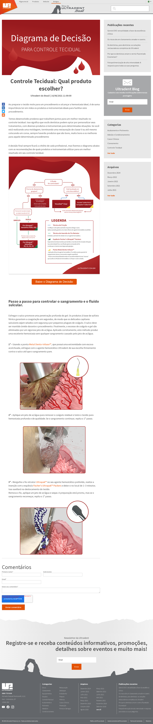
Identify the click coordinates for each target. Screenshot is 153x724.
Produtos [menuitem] (35, 1)
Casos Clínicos (113, 139)
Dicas (44, 688)
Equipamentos (47, 694)
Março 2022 (112, 177)
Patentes (148, 721)
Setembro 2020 (101, 706)
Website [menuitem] (46, 1)
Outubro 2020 (85, 706)
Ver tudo (111, 153)
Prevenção (62, 705)
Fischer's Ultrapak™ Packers (47, 485)
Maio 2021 (83, 697)
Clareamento (112, 143)
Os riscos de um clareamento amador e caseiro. (126, 39)
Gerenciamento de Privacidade (117, 721)
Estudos (44, 697)
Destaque (62, 691)
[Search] (113, 8)
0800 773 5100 (7, 693)
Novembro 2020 (101, 703)
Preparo (61, 697)
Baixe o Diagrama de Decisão (54, 281)
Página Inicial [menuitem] (23, 1)
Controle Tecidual (114, 147)
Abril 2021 (99, 697)
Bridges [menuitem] (56, 1)
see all (98, 709)
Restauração (63, 688)
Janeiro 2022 (112, 181)
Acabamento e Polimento (118, 130)
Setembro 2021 (113, 186)
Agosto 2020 (84, 709)
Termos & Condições (136, 721)
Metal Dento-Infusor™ (40, 344)
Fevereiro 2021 (101, 700)
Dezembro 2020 (85, 703)
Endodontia (63, 694)
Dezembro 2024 (113, 173)
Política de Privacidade (97, 721)
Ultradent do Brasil (40, 95)
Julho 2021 (111, 190)
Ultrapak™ (41, 482)
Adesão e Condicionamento (118, 134)
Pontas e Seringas (65, 708)
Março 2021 (84, 700)
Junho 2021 (100, 694)
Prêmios (62, 699)
